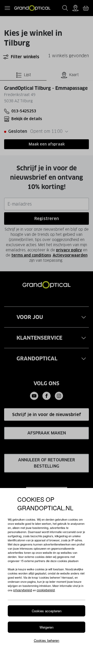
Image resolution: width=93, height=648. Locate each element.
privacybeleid (22, 590)
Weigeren (46, 627)
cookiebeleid (46, 590)
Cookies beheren (46, 640)
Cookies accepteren (46, 610)
